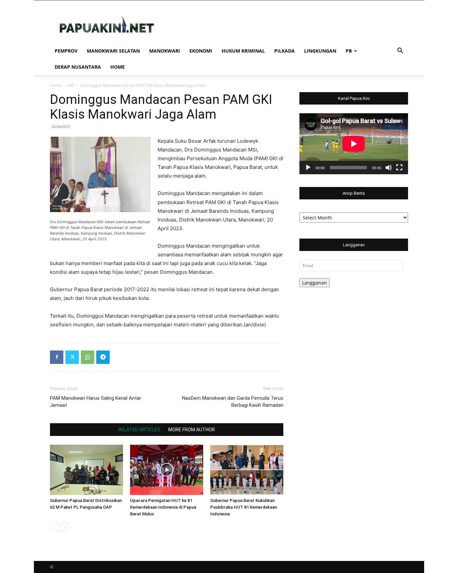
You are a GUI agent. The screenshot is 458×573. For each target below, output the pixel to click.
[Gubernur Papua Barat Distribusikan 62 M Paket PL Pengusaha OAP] (86, 470)
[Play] (308, 167)
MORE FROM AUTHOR (191, 429)
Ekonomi (200, 51)
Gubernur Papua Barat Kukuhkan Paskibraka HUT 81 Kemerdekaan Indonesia (243, 507)
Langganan (314, 282)
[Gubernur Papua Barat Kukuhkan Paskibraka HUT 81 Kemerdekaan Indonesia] (246, 470)
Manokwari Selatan (113, 51)
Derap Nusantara (78, 67)
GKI (71, 85)
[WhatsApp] (87, 357)
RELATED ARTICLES (139, 429)
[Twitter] (72, 357)
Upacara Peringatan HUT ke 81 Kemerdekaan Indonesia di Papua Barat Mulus (163, 507)
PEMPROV (66, 51)
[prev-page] (54, 527)
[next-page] (65, 527)
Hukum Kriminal (243, 51)
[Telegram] (103, 357)
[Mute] (388, 167)
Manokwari (164, 51)
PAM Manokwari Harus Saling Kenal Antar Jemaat (95, 401)
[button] (400, 51)
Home (117, 67)
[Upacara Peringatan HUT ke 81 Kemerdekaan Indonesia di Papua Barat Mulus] (166, 470)
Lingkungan (320, 51)
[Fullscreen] (399, 167)
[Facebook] (56, 357)
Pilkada (284, 51)
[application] (353, 143)
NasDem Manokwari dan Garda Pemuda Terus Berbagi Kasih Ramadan (232, 401)
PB (349, 51)
